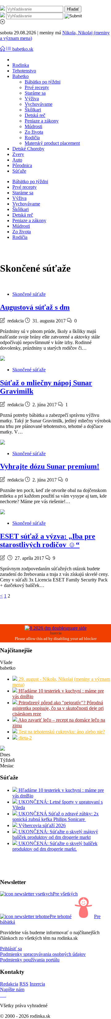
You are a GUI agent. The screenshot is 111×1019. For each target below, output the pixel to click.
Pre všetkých (65, 893)
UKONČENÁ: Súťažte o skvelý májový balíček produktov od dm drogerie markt (55, 834)
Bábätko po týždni (42, 81)
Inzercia (37, 984)
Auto (17, 159)
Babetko (20, 76)
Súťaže (19, 171)
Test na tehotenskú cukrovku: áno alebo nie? (61, 731)
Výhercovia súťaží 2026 (41, 825)
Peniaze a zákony (42, 120)
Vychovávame (38, 104)
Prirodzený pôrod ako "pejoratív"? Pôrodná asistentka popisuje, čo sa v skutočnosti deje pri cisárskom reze (58, 708)
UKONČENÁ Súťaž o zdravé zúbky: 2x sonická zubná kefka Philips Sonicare (55, 816)
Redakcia (9, 984)
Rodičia (32, 137)
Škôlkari (33, 109)
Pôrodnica (22, 165)
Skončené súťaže (29, 294)
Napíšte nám (12, 989)
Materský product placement (52, 143)
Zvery (18, 154)
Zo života (34, 132)
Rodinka (20, 65)
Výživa (32, 98)
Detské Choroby (28, 148)
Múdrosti (33, 126)
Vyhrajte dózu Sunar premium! (49, 466)
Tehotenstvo (24, 70)
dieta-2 (24, 738)
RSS (23, 984)
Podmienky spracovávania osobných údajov (43, 954)
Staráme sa (35, 93)
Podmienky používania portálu (30, 959)
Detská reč (35, 115)
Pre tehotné (61, 916)
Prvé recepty (37, 87)
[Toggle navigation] (3, 49)
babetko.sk (22, 49)
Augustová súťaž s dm (35, 307)
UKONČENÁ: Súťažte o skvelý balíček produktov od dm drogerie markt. (54, 846)
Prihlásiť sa (11, 948)
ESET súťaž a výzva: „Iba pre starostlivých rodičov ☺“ (47, 540)
